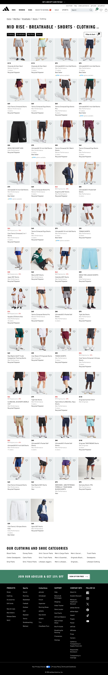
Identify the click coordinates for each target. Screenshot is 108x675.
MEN (13, 10)
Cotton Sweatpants (13, 558)
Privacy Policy (56, 667)
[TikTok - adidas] (93, 616)
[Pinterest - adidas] (93, 610)
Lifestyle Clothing (93, 562)
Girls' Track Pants (45, 558)
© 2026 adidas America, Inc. (54, 672)
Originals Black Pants (76, 558)
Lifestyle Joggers (45, 562)
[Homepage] (6, 9)
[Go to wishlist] (101, 10)
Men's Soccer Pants (76, 554)
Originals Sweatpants (75, 562)
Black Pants (11, 553)
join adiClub (101, 6)
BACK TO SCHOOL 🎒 (43, 10)
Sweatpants (91, 558)
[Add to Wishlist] (26, 42)
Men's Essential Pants (61, 558)
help (75, 6)
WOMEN (22, 10)
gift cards (93, 6)
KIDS (30, 10)
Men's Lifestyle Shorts (60, 562)
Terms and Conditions (69, 667)
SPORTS (65, 10)
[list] (45, 34)
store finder (69, 6)
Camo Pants (27, 558)
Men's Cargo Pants (62, 553)
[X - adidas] (93, 604)
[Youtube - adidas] (93, 621)
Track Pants (91, 553)
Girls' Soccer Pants (46, 553)
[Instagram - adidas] (93, 599)
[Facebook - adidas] (93, 593)
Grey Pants (11, 562)
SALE (57, 10)
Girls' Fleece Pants (30, 562)
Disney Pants (27, 553)
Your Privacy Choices (39, 667)
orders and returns (83, 6)
